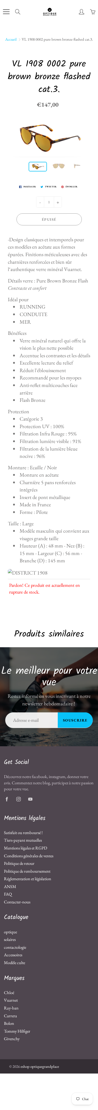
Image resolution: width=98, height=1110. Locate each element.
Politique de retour (19, 863)
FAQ (8, 894)
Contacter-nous (17, 902)
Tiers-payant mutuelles (23, 840)
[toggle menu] (6, 12)
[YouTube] (30, 799)
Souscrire (75, 720)
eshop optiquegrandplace (40, 1066)
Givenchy (12, 1038)
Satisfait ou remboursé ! (23, 832)
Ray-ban (11, 1008)
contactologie (15, 947)
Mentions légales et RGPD (25, 848)
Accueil (11, 39)
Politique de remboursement (27, 871)
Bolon (9, 1023)
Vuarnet (11, 1000)
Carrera (10, 1016)
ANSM (10, 886)
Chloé (9, 992)
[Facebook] (6, 799)
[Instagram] (18, 799)
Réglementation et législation (27, 878)
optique (10, 932)
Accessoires (13, 955)
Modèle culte (14, 962)
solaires (10, 939)
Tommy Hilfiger (17, 1031)
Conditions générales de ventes (28, 856)
